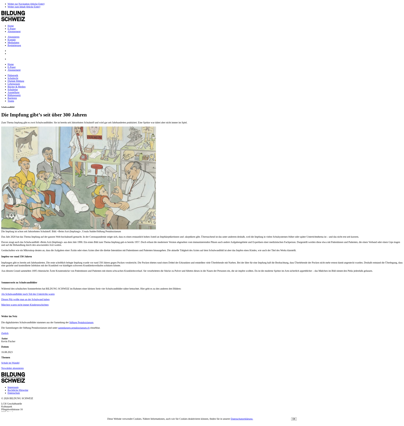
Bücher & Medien (17, 86)
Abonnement (14, 31)
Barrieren (12, 98)
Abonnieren (13, 37)
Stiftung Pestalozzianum (81, 322)
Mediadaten (13, 42)
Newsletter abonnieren (12, 368)
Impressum (13, 387)
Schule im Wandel (10, 362)
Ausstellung (13, 92)
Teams (11, 101)
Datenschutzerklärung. (242, 418)
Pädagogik (13, 75)
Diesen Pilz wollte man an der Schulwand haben (25, 299)
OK (293, 419)
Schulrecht (13, 78)
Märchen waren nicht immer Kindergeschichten (25, 304)
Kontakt (12, 39)
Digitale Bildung (16, 81)
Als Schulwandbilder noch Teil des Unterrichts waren (28, 294)
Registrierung (14, 45)
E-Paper (12, 28)
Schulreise (13, 89)
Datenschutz (14, 393)
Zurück (5, 333)
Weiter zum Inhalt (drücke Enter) (24, 6)
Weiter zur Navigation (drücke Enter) (26, 4)
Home (11, 25)
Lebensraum (14, 84)
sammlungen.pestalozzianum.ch (74, 327)
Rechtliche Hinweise (18, 390)
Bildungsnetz (14, 95)
